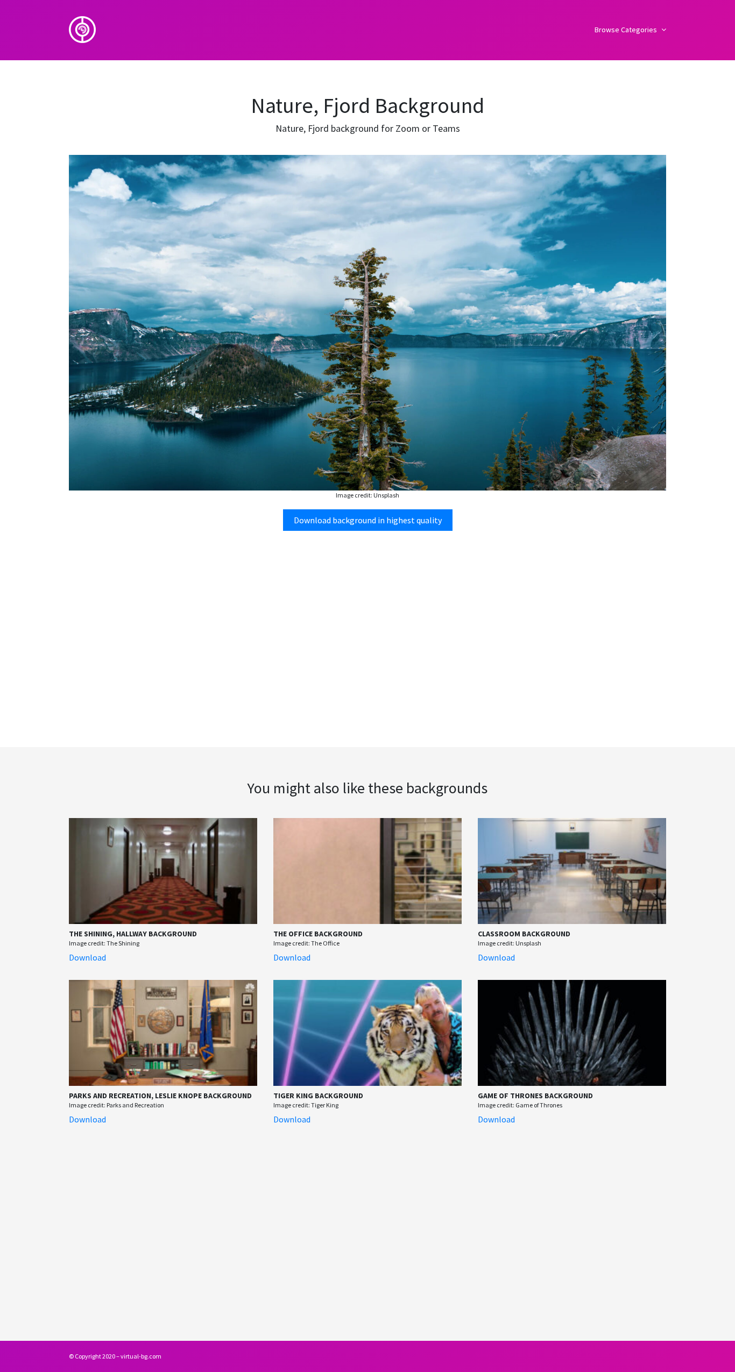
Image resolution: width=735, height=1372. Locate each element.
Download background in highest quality (368, 520)
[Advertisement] (367, 623)
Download (87, 957)
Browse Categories (627, 29)
